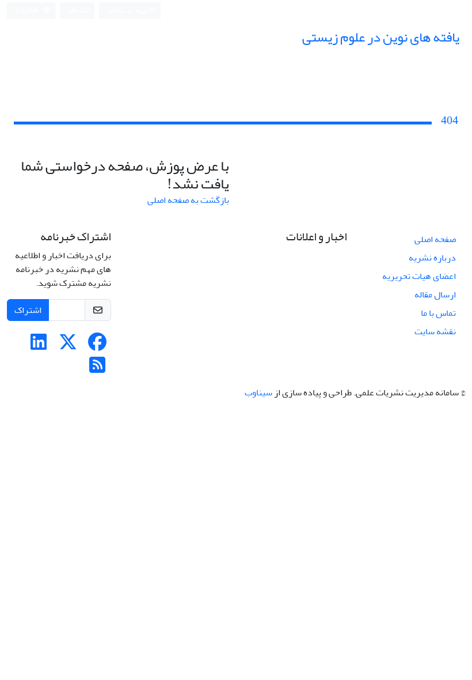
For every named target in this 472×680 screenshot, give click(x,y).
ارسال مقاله (435, 294)
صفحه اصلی (435, 239)
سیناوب (258, 392)
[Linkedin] (38, 345)
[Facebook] (97, 345)
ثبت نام (79, 10)
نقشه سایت (435, 331)
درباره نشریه (432, 257)
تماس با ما (438, 313)
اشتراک (27, 310)
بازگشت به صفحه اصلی (188, 200)
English (28, 10)
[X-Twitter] (68, 345)
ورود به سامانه (128, 10)
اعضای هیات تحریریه (419, 276)
